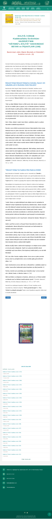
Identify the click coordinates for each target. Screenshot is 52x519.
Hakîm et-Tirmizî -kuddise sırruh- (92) (12, 450)
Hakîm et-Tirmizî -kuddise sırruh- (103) (12, 403)
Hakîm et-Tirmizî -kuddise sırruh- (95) (12, 437)
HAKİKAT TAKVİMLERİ (38, 8)
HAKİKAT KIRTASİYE (33, 8)
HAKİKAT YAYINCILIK (18, 8)
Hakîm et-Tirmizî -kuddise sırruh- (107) (12, 385)
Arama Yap (47, 9)
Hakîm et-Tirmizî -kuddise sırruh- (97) (12, 429)
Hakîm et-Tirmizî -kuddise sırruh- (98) (12, 424)
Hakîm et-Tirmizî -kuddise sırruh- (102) (12, 407)
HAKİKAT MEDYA (27, 8)
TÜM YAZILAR (26, 459)
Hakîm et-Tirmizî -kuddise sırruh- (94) (12, 442)
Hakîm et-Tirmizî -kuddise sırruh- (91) (12, 455)
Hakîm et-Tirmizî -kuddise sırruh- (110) (12, 372)
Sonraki (43, 297)
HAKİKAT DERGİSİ (23, 8)
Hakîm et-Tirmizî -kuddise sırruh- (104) (12, 398)
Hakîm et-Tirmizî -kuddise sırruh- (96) (12, 433)
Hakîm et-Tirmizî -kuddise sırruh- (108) (12, 381)
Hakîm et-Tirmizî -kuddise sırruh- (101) (12, 411)
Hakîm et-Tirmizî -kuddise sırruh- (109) (12, 377)
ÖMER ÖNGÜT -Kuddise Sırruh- (11, 8)
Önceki (8, 297)
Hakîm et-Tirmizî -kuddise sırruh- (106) (12, 390)
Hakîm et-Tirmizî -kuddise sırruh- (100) (12, 416)
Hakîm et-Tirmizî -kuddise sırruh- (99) (12, 420)
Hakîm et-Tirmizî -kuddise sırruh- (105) (12, 394)
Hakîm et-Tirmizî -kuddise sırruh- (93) (12, 446)
